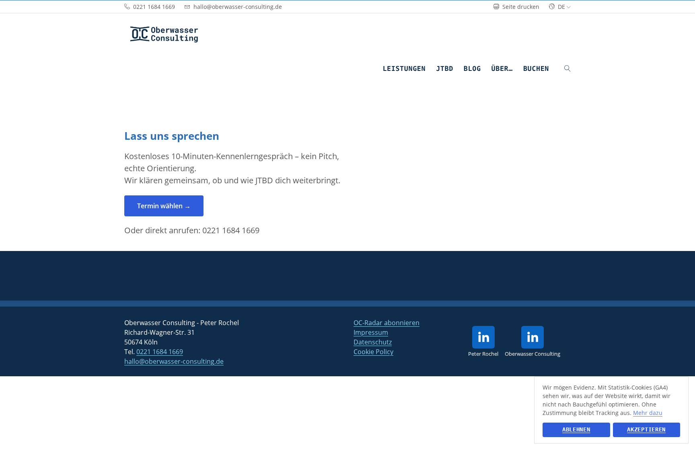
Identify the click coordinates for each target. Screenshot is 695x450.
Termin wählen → (164, 205)
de (561, 6)
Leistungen (404, 69)
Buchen (536, 69)
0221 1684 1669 (230, 230)
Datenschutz (373, 342)
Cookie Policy (373, 351)
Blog (472, 69)
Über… (502, 69)
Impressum (371, 332)
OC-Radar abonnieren (386, 322)
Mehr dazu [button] (647, 413)
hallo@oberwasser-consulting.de (174, 361)
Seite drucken (520, 6)
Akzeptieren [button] (646, 429)
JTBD (444, 69)
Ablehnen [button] (576, 429)
